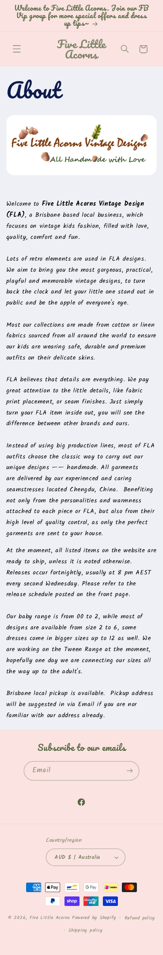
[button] (17, 49)
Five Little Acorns (50, 918)
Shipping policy (85, 930)
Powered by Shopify (94, 918)
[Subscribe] (129, 771)
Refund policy (140, 918)
